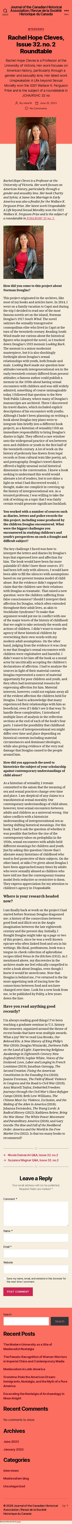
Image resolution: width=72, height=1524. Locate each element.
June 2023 (11, 1441)
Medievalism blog (16, 1478)
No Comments (38, 108)
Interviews (36, 29)
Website (8, 1262)
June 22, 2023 (48, 103)
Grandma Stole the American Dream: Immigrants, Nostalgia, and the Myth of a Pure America (35, 1381)
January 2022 (13, 1449)
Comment (10, 1199)
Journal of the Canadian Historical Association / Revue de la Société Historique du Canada (36, 10)
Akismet (19, 1522)
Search (7, 1314)
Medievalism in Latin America (24, 1369)
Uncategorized (14, 1486)
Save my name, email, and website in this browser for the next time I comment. (36, 1280)
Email (7, 1246)
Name (8, 1231)
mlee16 (27, 103)
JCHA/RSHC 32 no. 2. (41, 218)
